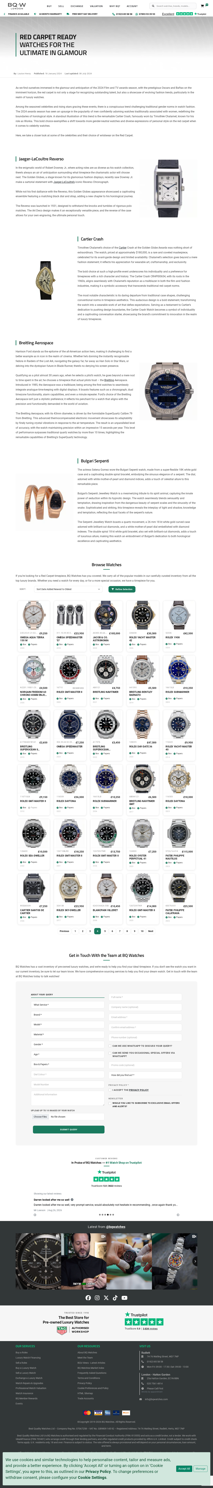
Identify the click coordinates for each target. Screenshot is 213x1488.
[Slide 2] (105, 1215)
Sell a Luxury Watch (26, 1373)
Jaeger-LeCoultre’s (64, 182)
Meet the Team (85, 1357)
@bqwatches (115, 1227)
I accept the (130, 1090)
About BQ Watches (87, 1352)
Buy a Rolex (22, 1352)
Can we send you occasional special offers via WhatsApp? (143, 1055)
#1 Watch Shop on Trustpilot (124, 1162)
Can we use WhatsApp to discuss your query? (142, 1046)
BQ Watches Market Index (91, 1368)
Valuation (96, 6)
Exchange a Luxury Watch (29, 1378)
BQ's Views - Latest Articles (91, 1362)
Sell (61, 6)
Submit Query (69, 1129)
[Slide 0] (100, 1215)
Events (19, 1403)
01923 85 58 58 (154, 1361)
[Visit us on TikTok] (115, 1298)
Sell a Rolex (21, 1362)
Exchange (77, 6)
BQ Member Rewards (26, 1398)
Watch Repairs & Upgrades (29, 1383)
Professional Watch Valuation (31, 1388)
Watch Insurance (24, 1393)
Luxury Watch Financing (28, 1357)
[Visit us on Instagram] (97, 1298)
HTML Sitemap (85, 1393)
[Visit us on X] (106, 1298)
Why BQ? (114, 6)
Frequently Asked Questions (92, 1373)
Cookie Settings (92, 1477)
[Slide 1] (102, 1215)
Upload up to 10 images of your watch (53, 1110)
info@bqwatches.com (156, 1399)
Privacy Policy (98, 1471)
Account (132, 6)
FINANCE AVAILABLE (18, 14)
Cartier (122, 247)
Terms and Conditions (89, 1378)
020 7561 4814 (154, 1383)
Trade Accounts (86, 1398)
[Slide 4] (110, 1215)
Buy (49, 6)
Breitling (109, 380)
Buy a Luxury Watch (26, 1368)
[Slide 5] (113, 1215)
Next (150, 931)
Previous (64, 931)
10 (142, 931)
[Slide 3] (108, 1215)
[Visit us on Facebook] (88, 1298)
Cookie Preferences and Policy (93, 1388)
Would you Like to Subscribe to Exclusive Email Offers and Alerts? (146, 1105)
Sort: (23, 589)
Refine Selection (123, 589)
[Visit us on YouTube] (124, 1298)
